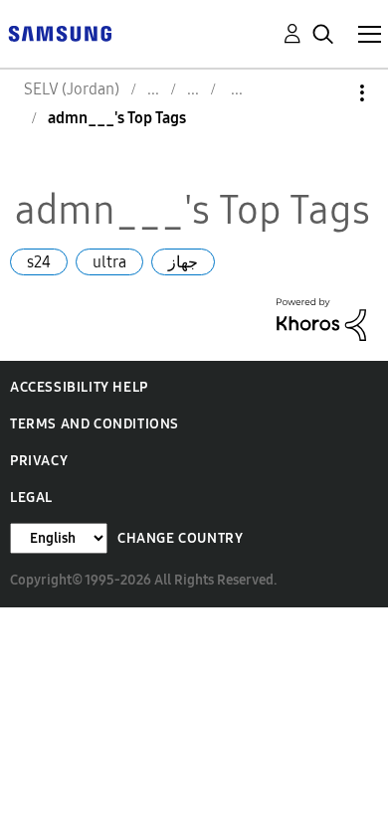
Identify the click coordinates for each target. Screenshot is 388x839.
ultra (109, 261)
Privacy (39, 460)
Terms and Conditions (94, 424)
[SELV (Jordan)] (59, 32)
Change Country (180, 538)
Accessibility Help (79, 387)
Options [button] (328, 93)
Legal (31, 497)
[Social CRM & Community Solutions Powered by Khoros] (321, 317)
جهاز (183, 261)
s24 (39, 261)
